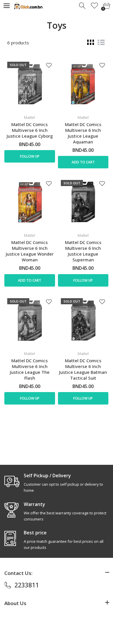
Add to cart (83, 162)
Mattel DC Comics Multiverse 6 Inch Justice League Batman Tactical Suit (83, 369)
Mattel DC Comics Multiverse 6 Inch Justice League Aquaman (83, 133)
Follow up (29, 156)
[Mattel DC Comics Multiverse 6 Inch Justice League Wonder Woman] (29, 202)
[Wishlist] (95, 6)
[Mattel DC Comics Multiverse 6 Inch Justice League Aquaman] (83, 84)
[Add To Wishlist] (49, 65)
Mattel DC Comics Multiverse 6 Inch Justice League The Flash (30, 369)
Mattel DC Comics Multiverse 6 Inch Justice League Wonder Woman (30, 251)
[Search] (83, 6)
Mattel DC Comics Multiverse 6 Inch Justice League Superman (83, 251)
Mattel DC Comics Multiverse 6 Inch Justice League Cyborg (30, 130)
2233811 (26, 585)
